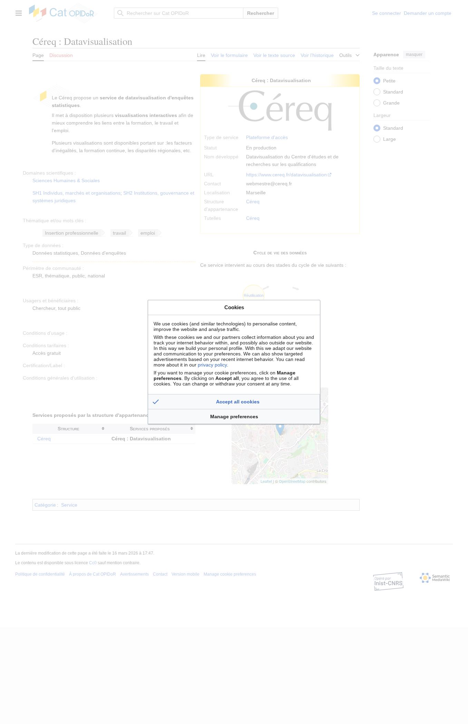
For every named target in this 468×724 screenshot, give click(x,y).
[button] (234, 401)
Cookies (234, 307)
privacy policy (212, 365)
